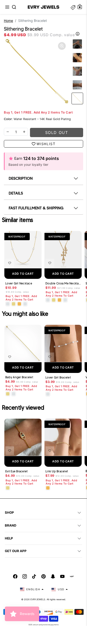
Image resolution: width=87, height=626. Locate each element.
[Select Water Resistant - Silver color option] (7, 303)
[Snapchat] (53, 576)
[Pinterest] (43, 576)
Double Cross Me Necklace (63, 283)
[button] (7, 7)
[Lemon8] (72, 576)
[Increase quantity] (24, 131)
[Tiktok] (34, 576)
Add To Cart (23, 273)
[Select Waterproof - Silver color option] (25, 303)
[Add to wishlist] (9, 263)
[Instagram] (25, 576)
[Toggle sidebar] (73, 7)
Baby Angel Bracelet (19, 377)
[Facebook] (15, 576)
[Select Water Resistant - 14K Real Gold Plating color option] (13, 303)
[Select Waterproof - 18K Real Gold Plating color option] (19, 303)
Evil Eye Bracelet (16, 471)
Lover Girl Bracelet (58, 377)
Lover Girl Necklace (18, 283)
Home (8, 20)
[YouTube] (62, 576)
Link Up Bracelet (56, 471)
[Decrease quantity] (7, 131)
